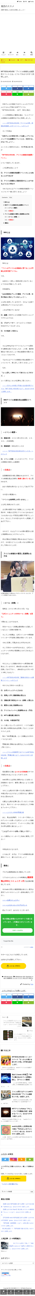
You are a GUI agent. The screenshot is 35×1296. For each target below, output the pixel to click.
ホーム (5, 60)
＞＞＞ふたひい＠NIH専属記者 (13, 812)
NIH (24, 976)
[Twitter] (6, 88)
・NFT (21, 60)
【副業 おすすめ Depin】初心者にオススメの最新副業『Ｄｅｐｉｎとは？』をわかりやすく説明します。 (17, 1212)
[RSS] (21, 1159)
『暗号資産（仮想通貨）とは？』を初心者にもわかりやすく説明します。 (17, 1224)
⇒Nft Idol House (8, 976)
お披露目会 (9, 978)
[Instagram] (13, 1159)
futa (32, 984)
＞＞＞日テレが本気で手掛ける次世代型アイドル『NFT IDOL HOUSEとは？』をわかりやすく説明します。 (17, 388)
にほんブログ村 (5, 1275)
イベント (20, 978)
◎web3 (12, 60)
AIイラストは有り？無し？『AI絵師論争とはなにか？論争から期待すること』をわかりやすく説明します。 (21, 1245)
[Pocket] (6, 94)
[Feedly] (28, 94)
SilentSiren (29, 976)
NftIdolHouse (18, 976)
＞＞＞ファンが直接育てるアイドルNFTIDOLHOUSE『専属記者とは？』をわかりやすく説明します (17, 755)
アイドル (15, 978)
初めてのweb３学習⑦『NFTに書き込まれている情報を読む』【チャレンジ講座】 (22, 1077)
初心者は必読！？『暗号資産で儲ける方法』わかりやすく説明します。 (17, 1230)
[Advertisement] (17, 32)
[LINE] (17, 94)
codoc (31, 947)
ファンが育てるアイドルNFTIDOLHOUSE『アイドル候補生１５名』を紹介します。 (22, 1094)
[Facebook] (17, 88)
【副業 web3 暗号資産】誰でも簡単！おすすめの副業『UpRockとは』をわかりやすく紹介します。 (17, 1205)
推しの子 (25, 978)
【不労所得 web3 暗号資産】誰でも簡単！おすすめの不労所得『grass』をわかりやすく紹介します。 (17, 1219)
